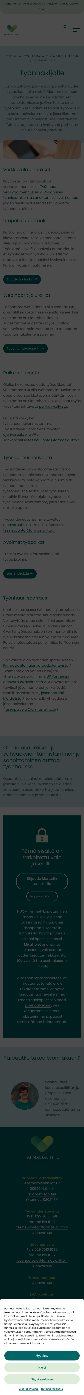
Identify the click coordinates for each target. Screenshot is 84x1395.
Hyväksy (42, 1355)
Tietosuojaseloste (52, 1389)
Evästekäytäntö (29, 1389)
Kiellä (42, 1367)
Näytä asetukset (42, 1379)
